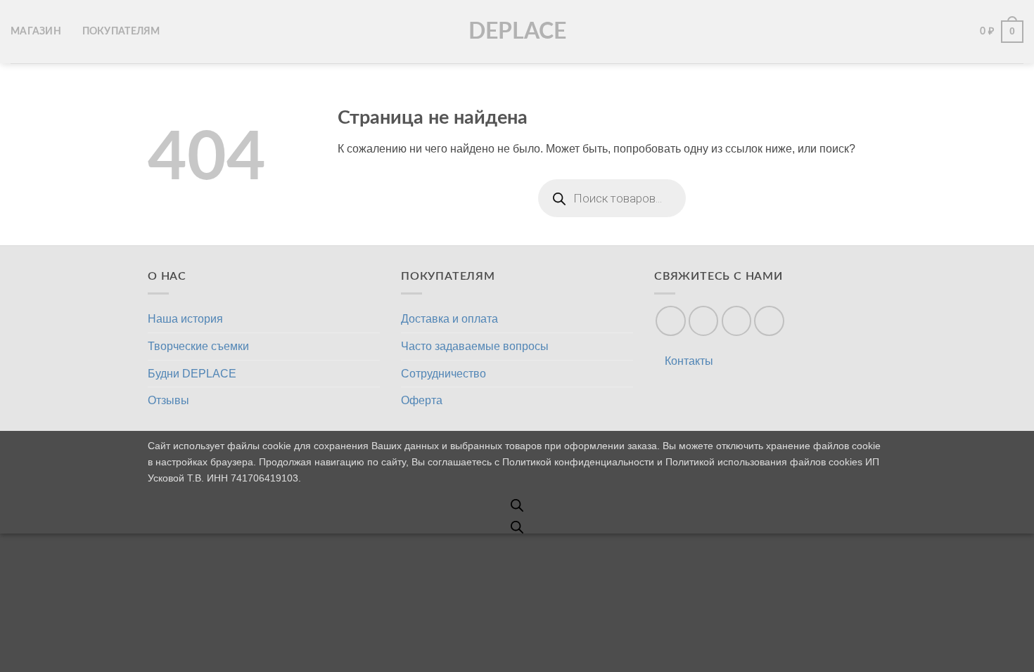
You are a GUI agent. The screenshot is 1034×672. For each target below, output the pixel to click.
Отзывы (168, 400)
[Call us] (704, 321)
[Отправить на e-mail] (671, 321)
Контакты (689, 361)
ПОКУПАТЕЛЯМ (121, 31)
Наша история (185, 319)
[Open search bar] (517, 505)
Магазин (36, 31)
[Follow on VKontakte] (737, 321)
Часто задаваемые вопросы (475, 346)
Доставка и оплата (449, 319)
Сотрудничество (443, 374)
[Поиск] (940, 32)
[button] (963, 31)
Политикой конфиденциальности (578, 461)
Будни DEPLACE (192, 374)
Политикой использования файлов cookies (763, 461)
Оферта (421, 400)
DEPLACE (517, 31)
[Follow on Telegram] (769, 321)
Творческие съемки (198, 346)
